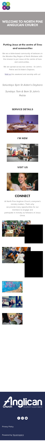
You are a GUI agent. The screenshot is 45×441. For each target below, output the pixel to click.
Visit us (8, 74)
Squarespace (18, 435)
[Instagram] (22, 418)
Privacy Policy (8, 427)
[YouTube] (26, 418)
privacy (27, 379)
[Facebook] (18, 418)
